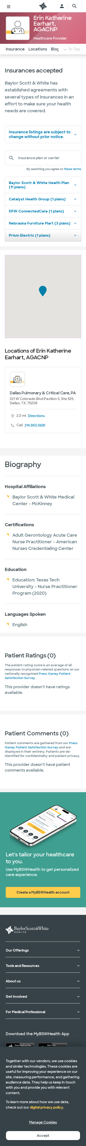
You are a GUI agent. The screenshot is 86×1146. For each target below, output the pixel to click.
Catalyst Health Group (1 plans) (37, 199)
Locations (37, 49)
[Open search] (74, 6)
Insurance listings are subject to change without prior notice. (39, 134)
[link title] (43, 6)
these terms (72, 169)
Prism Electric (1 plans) (29, 235)
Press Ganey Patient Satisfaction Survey (41, 745)
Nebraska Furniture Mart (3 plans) (39, 223)
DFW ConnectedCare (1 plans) (36, 211)
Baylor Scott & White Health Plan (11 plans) (39, 185)
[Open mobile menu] (8, 6)
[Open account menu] (62, 6)
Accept (43, 1135)
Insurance (15, 49)
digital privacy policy (46, 1107)
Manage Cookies (43, 1122)
